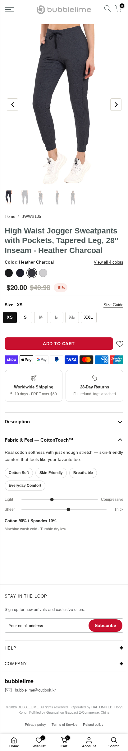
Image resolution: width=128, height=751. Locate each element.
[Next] (115, 104)
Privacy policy (35, 724)
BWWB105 (31, 216)
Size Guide (113, 305)
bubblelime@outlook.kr (35, 690)
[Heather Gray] (43, 273)
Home (10, 216)
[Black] (9, 273)
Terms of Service (64, 724)
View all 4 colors (108, 262)
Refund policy (93, 724)
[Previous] (12, 104)
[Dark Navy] (20, 273)
